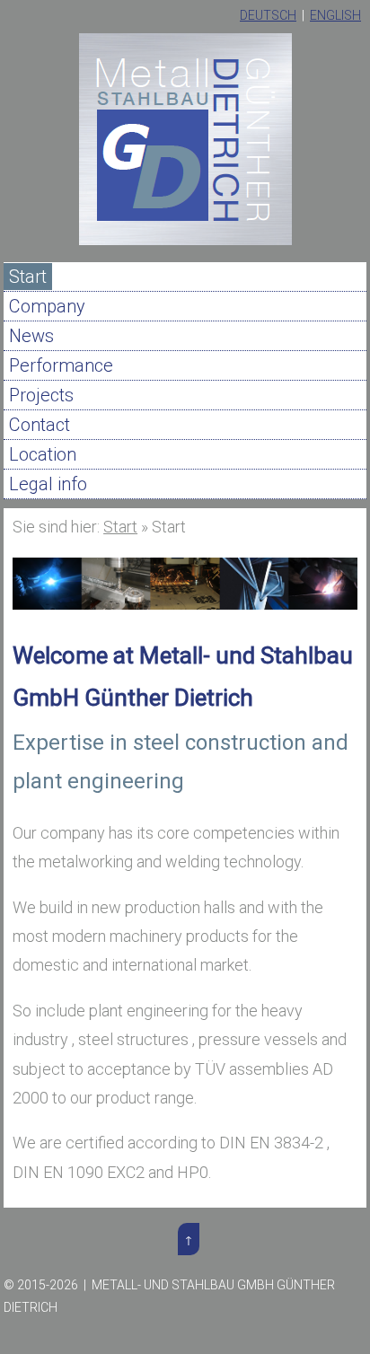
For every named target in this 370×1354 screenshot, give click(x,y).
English (335, 15)
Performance (61, 365)
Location (42, 454)
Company (47, 306)
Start (28, 276)
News (31, 336)
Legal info (48, 484)
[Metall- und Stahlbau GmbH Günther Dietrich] (185, 241)
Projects (41, 395)
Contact (39, 424)
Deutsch (268, 15)
